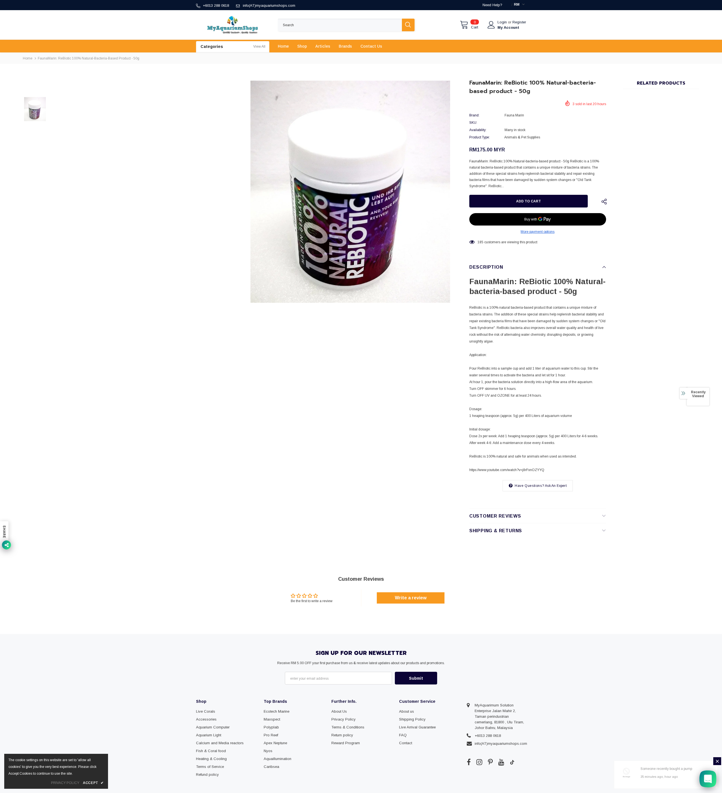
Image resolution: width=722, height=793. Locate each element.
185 (480, 242)
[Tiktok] (512, 762)
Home (27, 58)
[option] (350, 191)
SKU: (473, 123)
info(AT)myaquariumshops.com (269, 5)
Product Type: (479, 137)
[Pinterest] (490, 762)
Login (503, 22)
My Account (508, 27)
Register (519, 22)
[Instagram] (479, 762)
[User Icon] (491, 24)
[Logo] (232, 25)
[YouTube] (501, 762)
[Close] (717, 761)
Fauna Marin (514, 115)
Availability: (478, 130)
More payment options (537, 232)
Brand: (474, 115)
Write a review (410, 597)
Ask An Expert (556, 486)
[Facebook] (469, 762)
